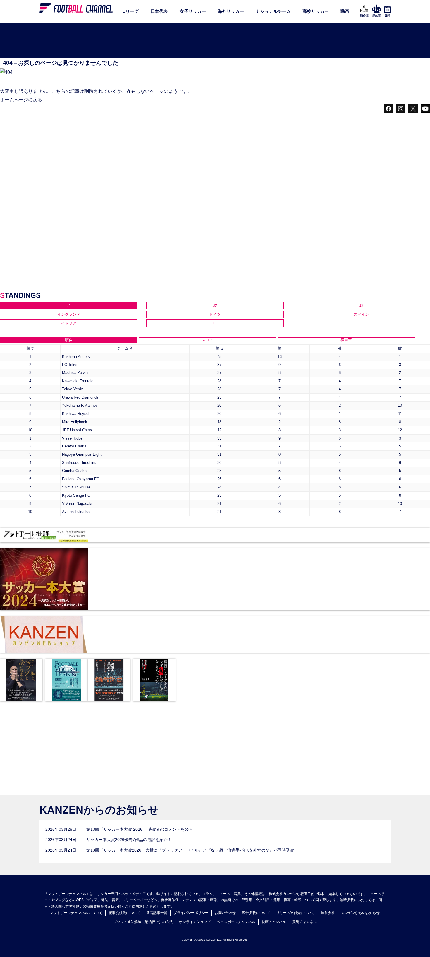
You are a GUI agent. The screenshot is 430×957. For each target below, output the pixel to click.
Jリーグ (131, 11)
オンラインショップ (195, 922)
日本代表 (159, 11)
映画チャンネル (274, 922)
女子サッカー (193, 11)
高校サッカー (315, 11)
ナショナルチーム (273, 11)
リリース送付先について (295, 913)
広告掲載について (256, 913)
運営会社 (328, 913)
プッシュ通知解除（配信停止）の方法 (143, 922)
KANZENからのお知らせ (99, 810)
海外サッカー (231, 11)
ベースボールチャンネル (236, 922)
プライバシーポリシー (191, 913)
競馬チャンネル (304, 922)
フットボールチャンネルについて (76, 913)
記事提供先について (124, 913)
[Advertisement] (215, 41)
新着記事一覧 (156, 913)
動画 (344, 11)
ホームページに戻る (21, 99)
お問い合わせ (225, 913)
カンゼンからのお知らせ (360, 913)
